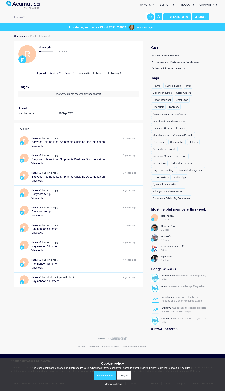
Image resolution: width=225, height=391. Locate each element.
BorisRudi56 (168, 275)
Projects (180, 128)
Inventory (174, 106)
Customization (173, 85)
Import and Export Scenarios (169, 120)
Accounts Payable (183, 135)
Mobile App (179, 177)
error (188, 85)
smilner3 (166, 236)
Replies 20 (55, 73)
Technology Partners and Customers (177, 61)
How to (156, 85)
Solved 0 (70, 73)
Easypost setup (41, 194)
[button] (177, 16)
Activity (24, 128)
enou (164, 286)
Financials (158, 106)
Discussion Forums (167, 55)
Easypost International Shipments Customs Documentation (68, 141)
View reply (37, 145)
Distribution (182, 99)
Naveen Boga (168, 226)
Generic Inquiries (162, 92)
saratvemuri (168, 318)
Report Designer (162, 99)
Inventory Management (166, 156)
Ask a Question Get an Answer (170, 113)
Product (185, 4)
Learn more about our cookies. (174, 367)
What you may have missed (168, 191)
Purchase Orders (162, 128)
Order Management (181, 163)
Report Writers (161, 177)
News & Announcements (170, 68)
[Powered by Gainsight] (112, 339)
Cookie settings (110, 346)
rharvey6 (45, 47)
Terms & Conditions (88, 346)
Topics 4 (42, 73)
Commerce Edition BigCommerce (171, 198)
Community (207, 4)
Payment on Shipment (45, 228)
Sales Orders (183, 92)
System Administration (165, 184)
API (185, 156)
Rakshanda (167, 215)
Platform (193, 142)
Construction (177, 142)
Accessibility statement (134, 346)
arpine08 (166, 307)
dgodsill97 (166, 256)
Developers (159, 142)
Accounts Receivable (164, 149)
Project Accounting (163, 170)
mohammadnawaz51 (172, 246)
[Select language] (158, 16)
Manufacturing (161, 135)
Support (166, 4)
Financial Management (190, 170)
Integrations (159, 163)
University (147, 4)
